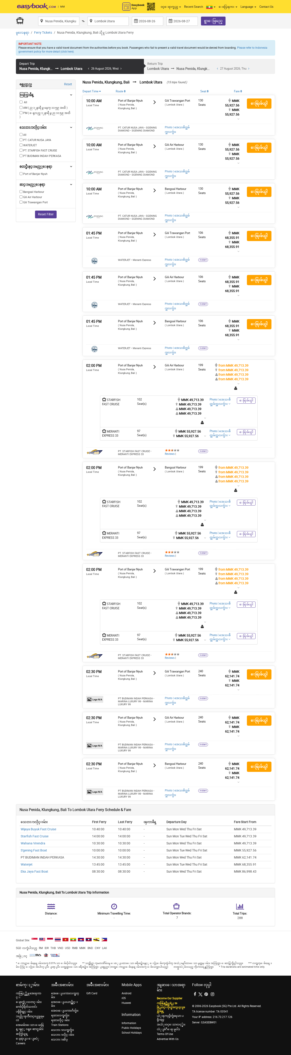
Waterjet (27, 864)
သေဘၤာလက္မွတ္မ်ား (62, 1030)
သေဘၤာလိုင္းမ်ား (62, 1034)
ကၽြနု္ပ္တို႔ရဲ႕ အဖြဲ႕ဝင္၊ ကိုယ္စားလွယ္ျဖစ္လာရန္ (171, 1007)
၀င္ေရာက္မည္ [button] (170, 6)
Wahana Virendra (33, 843)
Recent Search (193, 6)
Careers (20, 1043)
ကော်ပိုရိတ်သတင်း (26, 1006)
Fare (237, 91)
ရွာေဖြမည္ (213, 21)
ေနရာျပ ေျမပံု (27, 1038)
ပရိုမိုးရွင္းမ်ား (24, 1011)
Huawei (126, 1003)
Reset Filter (46, 214)
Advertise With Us (167, 1039)
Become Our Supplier (169, 998)
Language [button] (247, 6)
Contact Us (266, 6)
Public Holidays (131, 1028)
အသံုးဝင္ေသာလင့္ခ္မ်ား (171, 1024)
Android (126, 993)
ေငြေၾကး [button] (227, 6)
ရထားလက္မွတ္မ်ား (60, 1015)
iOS (124, 998)
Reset (68, 84)
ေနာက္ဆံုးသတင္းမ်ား (29, 1002)
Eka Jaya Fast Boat (34, 872)
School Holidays (132, 1032)
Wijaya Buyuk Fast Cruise (38, 829)
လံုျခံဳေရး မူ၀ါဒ (168, 1029)
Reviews (170, 454)
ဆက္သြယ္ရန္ (22, 1033)
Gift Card (91, 993)
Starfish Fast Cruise (34, 836)
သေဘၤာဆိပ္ (59, 1039)
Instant (203, 260)
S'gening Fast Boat (34, 850)
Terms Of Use (165, 1034)
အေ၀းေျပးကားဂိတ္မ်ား (64, 1010)
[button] (211, 6)
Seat (203, 91)
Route (120, 91)
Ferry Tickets (43, 33)
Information (129, 1023)
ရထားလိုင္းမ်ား (60, 1020)
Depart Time (91, 91)
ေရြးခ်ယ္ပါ (259, 103)
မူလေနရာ (22, 33)
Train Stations (59, 1025)
